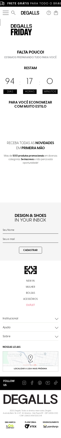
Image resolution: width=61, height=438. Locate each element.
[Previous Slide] (2, 3)
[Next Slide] (59, 3)
